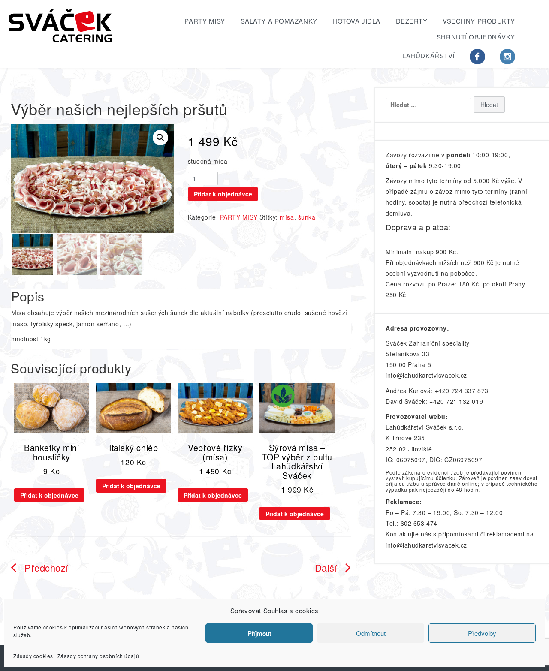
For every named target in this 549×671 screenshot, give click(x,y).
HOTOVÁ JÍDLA (356, 20)
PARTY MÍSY (204, 20)
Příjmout (259, 633)
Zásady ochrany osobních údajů (98, 655)
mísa (287, 217)
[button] (160, 137)
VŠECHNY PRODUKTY (479, 20)
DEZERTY (412, 20)
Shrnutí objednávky (476, 36)
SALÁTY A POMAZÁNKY (279, 20)
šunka (307, 217)
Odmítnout (371, 633)
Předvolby (482, 633)
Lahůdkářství (428, 55)
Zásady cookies (33, 655)
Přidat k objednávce (223, 194)
